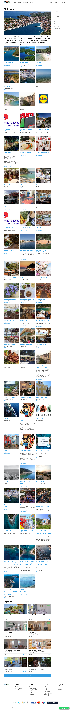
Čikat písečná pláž (9, 62)
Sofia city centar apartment (12, 650)
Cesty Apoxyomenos (25, 450)
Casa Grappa (8, 632)
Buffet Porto (7, 184)
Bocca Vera (39, 206)
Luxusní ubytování (40, 633)
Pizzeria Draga (24, 206)
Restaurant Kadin (41, 344)
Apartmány (35, 633)
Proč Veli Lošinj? (32, 692)
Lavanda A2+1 (8, 614)
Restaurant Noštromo (10, 320)
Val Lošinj (11, 707)
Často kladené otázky (9, 397)
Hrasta (55, 23)
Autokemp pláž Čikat (25, 62)
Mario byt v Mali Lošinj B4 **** (37, 614)
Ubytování (14, 2)
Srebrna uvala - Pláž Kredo (43, 85)
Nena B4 (31, 668)
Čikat (38, 669)
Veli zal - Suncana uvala (26, 184)
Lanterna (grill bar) (41, 277)
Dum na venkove (11, 633)
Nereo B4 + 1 (32, 632)
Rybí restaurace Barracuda (43, 152)
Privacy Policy (40, 419)
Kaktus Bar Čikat (24, 366)
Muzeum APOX (8, 152)
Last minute (37, 634)
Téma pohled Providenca (43, 481)
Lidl (37, 108)
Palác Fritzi (7, 481)
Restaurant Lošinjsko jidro (27, 299)
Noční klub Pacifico (41, 397)
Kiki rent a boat (24, 504)
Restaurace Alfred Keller (10, 277)
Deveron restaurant (25, 152)
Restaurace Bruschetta (26, 344)
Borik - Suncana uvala (26, 85)
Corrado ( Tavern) (9, 250)
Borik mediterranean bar (27, 277)
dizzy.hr (30, 707)
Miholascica (57, 28)
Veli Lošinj (56, 16)
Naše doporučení (32, 634)
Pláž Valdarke (7, 108)
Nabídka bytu (31, 652)
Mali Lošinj (23, 108)
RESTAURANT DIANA (9, 344)
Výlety (19, 2)
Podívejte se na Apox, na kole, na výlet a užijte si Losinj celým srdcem (42, 506)
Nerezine (56, 9)
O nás (5, 450)
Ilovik (55, 21)
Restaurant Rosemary (10, 299)
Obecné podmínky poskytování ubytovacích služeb (48, 694)
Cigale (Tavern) (40, 227)
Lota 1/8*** (7, 668)
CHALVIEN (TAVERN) (25, 227)
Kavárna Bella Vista (25, 397)
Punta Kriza (57, 19)
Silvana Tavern (40, 184)
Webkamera (25, 2)
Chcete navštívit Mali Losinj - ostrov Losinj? (33, 689)
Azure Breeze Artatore (35, 650)
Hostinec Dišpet (40, 299)
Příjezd (6, 419)
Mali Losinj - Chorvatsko (26, 250)
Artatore (34, 651)
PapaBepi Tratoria (9, 206)
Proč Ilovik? (31, 694)
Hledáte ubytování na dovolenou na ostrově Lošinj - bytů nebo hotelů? (11, 563)
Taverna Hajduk (8, 366)
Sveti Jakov (57, 26)
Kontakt (32, 2)
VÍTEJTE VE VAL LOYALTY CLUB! (18, 689)
